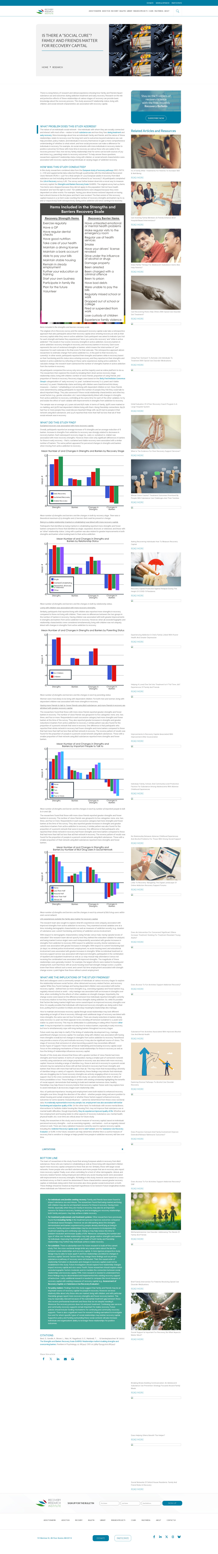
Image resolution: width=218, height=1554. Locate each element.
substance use (85, 132)
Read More (137, 177)
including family (64, 1220)
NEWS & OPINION (162, 3)
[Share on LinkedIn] (58, 1359)
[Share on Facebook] (43, 1359)
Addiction (106, 11)
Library (129, 11)
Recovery (114, 11)
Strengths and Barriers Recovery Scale (73, 184)
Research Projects (140, 11)
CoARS (151, 11)
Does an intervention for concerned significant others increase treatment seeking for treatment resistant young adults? (155, 935)
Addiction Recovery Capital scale (64, 1129)
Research (57, 67)
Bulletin (123, 11)
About (166, 11)
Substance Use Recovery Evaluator (83, 1284)
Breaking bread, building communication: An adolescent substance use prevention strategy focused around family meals (155, 1385)
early (42, 135)
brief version (90, 1129)
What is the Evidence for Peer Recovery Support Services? (155, 451)
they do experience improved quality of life (95, 1111)
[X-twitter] (167, 1537)
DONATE (150, 3)
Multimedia (159, 11)
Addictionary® (95, 11)
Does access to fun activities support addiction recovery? (156, 985)
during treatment (114, 132)
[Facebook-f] (154, 1537)
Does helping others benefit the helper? (148, 1435)
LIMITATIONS (48, 1149)
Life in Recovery (50, 181)
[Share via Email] (65, 1359)
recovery (48, 135)
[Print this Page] (72, 1359)
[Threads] (173, 1537)
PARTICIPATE (177, 3)
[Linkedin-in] (160, 1537)
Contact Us (171, 1520)
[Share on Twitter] (51, 1359)
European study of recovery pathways (98, 170)
